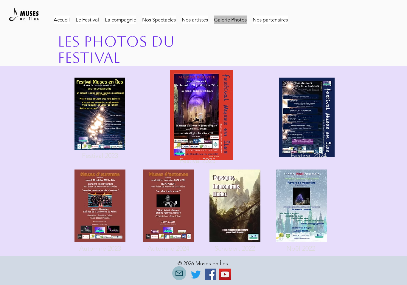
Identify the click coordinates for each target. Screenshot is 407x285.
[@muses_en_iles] (196, 274)
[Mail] (179, 273)
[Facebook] (210, 274)
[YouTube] (225, 274)
